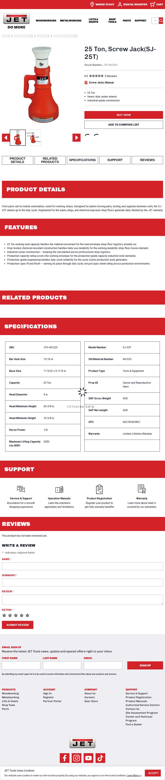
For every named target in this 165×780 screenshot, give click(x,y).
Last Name (50, 658)
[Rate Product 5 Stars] (27, 615)
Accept (153, 773)
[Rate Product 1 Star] (4, 615)
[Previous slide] (6, 138)
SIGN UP (145, 665)
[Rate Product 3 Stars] (16, 615)
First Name (10, 658)
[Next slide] (77, 138)
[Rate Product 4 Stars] (21, 615)
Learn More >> (134, 775)
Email (88, 658)
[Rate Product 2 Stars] (10, 615)
